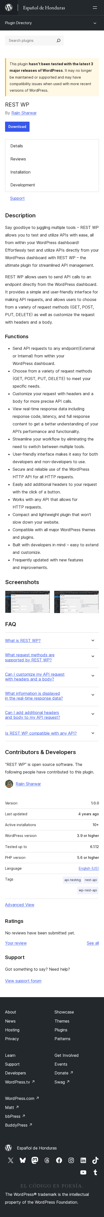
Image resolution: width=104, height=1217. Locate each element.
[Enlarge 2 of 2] (92, 597)
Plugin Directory (18, 23)
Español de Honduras (37, 1148)
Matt (12, 1107)
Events (61, 1064)
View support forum (23, 980)
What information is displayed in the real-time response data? (34, 696)
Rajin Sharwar (24, 112)
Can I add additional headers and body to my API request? (32, 715)
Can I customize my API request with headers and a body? (35, 677)
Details (16, 145)
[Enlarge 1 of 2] (43, 597)
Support (17, 198)
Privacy (12, 1038)
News (10, 1021)
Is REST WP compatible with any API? (41, 733)
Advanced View (19, 904)
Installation (20, 172)
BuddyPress (19, 1125)
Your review (16, 942)
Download (17, 126)
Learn (10, 1055)
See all (93, 942)
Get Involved (67, 1055)
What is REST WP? (23, 640)
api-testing (72, 880)
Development (22, 184)
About (10, 1012)
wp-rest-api (88, 890)
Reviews (18, 158)
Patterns (62, 1038)
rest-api (91, 880)
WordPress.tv (20, 1082)
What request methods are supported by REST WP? (30, 657)
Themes (62, 1021)
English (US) (89, 868)
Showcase (64, 1012)
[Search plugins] (59, 41)
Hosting (12, 1029)
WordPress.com (22, 1098)
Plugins (61, 1029)
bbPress (15, 1116)
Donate (64, 1072)
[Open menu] (96, 7)
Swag (62, 1082)
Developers (15, 1072)
